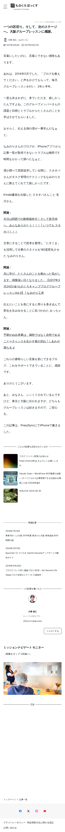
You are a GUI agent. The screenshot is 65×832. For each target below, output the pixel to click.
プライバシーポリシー (14, 822)
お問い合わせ (10, 827)
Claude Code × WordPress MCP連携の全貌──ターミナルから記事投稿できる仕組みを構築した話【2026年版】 (40, 478)
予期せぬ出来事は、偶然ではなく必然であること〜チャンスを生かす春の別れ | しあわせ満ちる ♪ (31, 341)
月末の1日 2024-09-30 (30, 491)
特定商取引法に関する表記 (40, 822)
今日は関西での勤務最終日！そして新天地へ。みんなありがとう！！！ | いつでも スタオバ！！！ (32, 225)
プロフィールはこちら (32, 620)
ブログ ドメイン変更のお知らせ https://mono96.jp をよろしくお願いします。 (38, 461)
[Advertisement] (32, 749)
